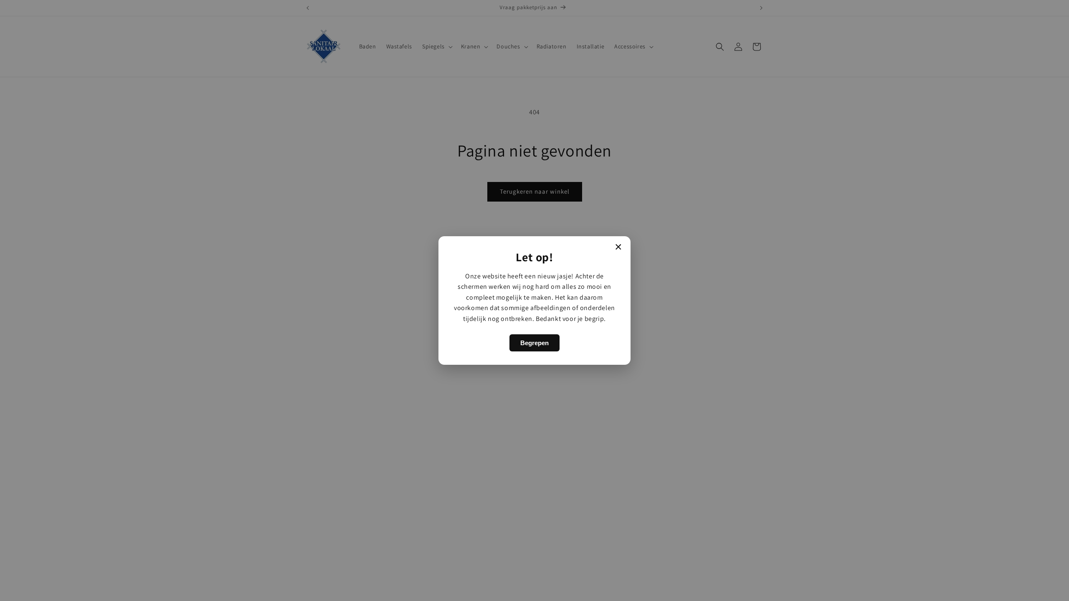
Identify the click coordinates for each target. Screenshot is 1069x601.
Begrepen (534, 342)
